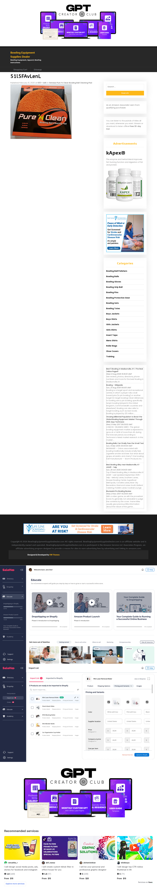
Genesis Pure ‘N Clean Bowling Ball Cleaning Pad (70, 82)
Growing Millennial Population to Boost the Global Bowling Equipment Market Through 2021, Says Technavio (124, 419)
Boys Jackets (112, 313)
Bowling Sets (112, 303)
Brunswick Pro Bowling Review (118, 491)
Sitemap (38, 70)
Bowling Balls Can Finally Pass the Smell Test (125, 443)
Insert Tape (112, 335)
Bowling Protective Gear (118, 297)
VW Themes (54, 555)
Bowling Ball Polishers (116, 271)
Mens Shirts (112, 340)
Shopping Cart (20, 70)
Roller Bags (111, 346)
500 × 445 (42, 82)
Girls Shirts (111, 330)
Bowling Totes (113, 308)
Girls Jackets (112, 324)
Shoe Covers (112, 351)
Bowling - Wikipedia (114, 385)
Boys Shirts (111, 319)
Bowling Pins (112, 292)
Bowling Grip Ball (114, 287)
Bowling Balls (112, 276)
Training (110, 356)
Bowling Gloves (113, 281)
